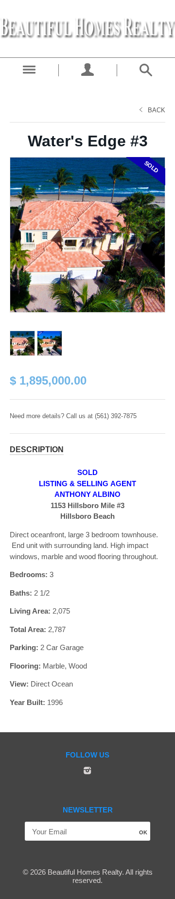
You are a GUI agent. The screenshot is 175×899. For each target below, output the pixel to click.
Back (156, 110)
